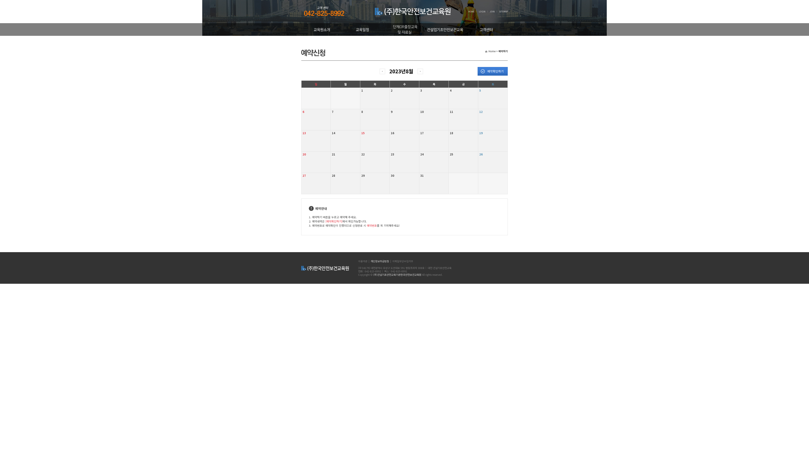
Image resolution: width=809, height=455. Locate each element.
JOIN (492, 11)
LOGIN (482, 11)
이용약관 (362, 261)
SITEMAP (503, 11)
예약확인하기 (495, 71)
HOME (471, 11)
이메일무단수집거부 (402, 261)
